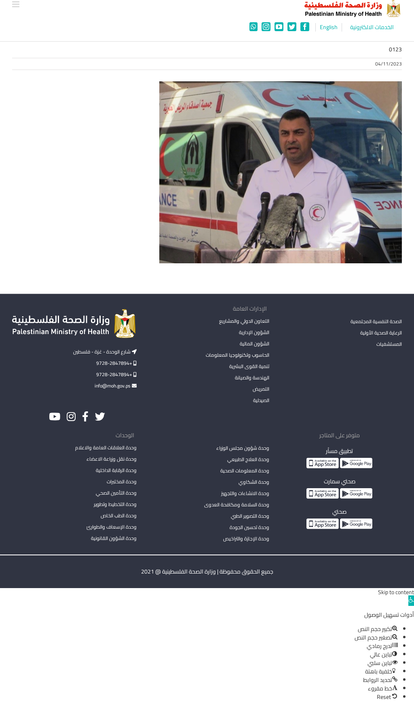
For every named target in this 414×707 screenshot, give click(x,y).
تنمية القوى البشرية (249, 366)
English (329, 27)
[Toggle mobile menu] (16, 4)
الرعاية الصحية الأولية (381, 332)
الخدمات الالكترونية (372, 27)
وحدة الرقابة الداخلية (116, 470)
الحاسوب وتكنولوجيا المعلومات (237, 355)
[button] (411, 600)
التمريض (261, 389)
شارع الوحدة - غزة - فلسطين (102, 351)
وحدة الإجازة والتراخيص (246, 538)
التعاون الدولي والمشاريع (244, 321)
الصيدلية (261, 400)
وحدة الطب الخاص (119, 515)
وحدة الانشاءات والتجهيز (245, 493)
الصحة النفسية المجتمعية (376, 322)
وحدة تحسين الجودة (249, 527)
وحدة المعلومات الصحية (244, 470)
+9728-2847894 (114, 363)
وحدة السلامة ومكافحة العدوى (236, 504)
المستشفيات (389, 344)
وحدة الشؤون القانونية (114, 538)
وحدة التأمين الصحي (116, 492)
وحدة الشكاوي (254, 482)
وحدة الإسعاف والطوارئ (112, 526)
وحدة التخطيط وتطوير (115, 504)
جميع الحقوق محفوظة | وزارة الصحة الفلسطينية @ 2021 (207, 571)
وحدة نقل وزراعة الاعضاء (112, 459)
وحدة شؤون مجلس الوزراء (242, 449)
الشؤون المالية (254, 343)
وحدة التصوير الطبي (250, 516)
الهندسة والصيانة (252, 377)
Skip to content (396, 592)
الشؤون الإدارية (254, 332)
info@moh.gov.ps (113, 385)
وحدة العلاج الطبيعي (248, 459)
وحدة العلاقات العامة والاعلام (106, 447)
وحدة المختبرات (122, 481)
